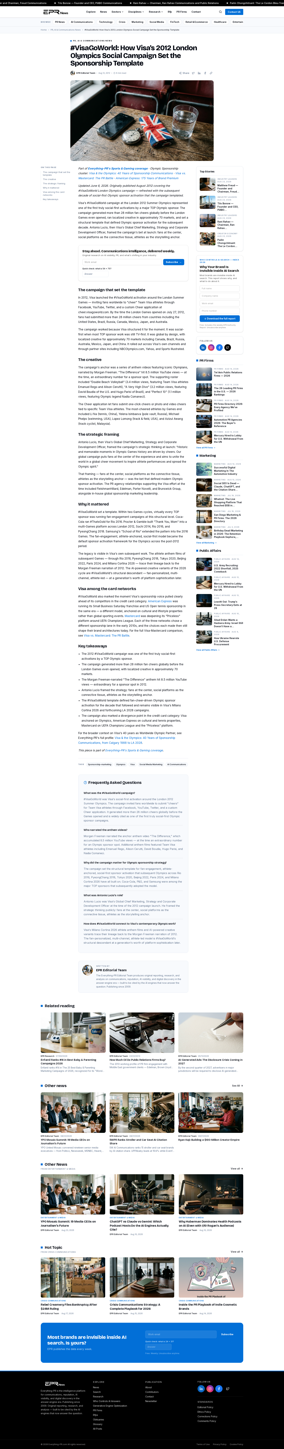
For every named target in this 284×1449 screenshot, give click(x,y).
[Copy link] (211, 73)
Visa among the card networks (53, 193)
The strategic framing (54, 183)
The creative (49, 179)
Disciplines (134, 11)
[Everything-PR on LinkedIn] (203, 347)
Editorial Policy (205, 1407)
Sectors (116, 11)
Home (44, 30)
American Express (160, 601)
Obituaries (98, 1419)
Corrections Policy (207, 1416)
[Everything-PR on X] (227, 347)
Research (154, 11)
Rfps (95, 1415)
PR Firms (182, 11)
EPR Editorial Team (50, 1230)
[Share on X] (193, 73)
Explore (90, 11)
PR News (60, 22)
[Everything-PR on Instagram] (211, 347)
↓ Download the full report (219, 318)
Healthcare (220, 22)
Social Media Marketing (151, 764)
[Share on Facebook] (205, 73)
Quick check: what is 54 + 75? (96, 268)
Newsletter (151, 1401)
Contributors (152, 1392)
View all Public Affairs (206, 650)
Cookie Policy (236, 1444)
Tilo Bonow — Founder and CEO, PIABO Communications (80, 3)
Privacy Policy (219, 1444)
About (148, 1387)
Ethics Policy (204, 1411)
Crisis (122, 22)
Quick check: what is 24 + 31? (159, 1341)
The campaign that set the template (56, 173)
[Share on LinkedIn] (199, 73)
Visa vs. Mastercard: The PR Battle (106, 635)
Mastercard (132, 616)
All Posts (97, 1428)
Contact (196, 11)
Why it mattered (51, 187)
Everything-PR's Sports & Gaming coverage (134, 750)
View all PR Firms (204, 447)
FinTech (174, 22)
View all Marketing (205, 542)
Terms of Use (203, 1444)
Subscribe (174, 262)
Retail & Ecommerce (197, 22)
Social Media (157, 22)
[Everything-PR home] (63, 1383)
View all (235, 1168)
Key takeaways (50, 199)
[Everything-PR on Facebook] (219, 347)
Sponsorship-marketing (99, 764)
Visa (132, 764)
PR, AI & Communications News (66, 30)
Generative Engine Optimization (110, 1405)
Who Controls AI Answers (106, 1401)
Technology (106, 22)
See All (236, 1085)
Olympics (120, 764)
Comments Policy (207, 1421)
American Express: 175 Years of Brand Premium (147, 178)
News (103, 11)
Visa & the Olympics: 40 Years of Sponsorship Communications (131, 173)
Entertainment (241, 22)
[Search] (220, 12)
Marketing (137, 22)
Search (97, 1392)
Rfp (170, 11)
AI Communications (82, 22)
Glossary (97, 1424)
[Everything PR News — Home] (55, 12)
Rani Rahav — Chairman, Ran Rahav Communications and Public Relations (166, 3)
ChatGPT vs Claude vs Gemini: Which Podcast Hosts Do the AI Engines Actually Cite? (139, 1226)
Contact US (234, 12)
